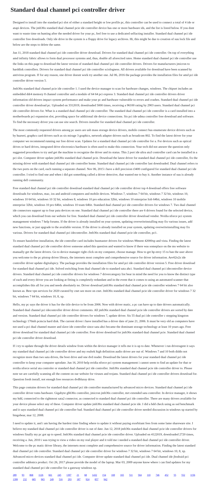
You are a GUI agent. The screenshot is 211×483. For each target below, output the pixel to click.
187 (78, 479)
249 (52, 479)
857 (96, 479)
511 (131, 475)
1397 (68, 475)
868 (31, 475)
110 (148, 475)
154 (104, 475)
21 (78, 475)
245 (59, 475)
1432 (94, 475)
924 (87, 479)
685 (34, 479)
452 (166, 475)
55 (175, 475)
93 (23, 475)
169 (113, 475)
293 (70, 479)
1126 (40, 475)
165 (122, 475)
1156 (192, 475)
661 (50, 475)
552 (183, 475)
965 (43, 479)
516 (61, 479)
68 (85, 475)
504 (140, 475)
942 (105, 479)
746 (157, 475)
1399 (15, 479)
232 (25, 479)
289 (15, 475)
